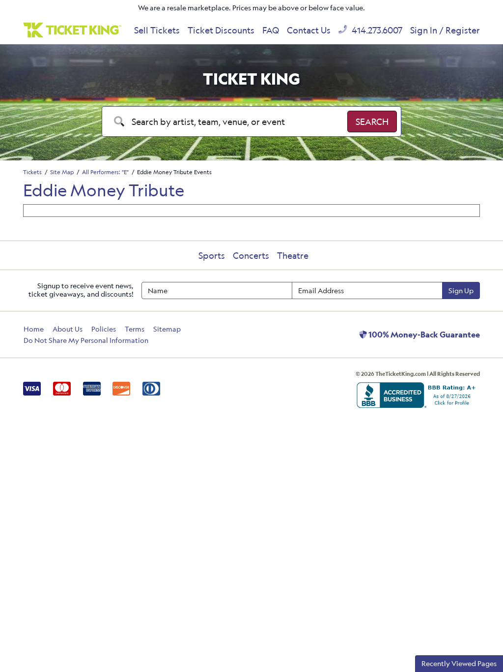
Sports (211, 255)
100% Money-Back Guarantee (423, 334)
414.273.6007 (376, 30)
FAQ (270, 30)
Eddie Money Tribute (103, 190)
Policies (103, 329)
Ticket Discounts (221, 30)
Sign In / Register (445, 30)
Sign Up (461, 290)
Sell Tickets (157, 30)
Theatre (292, 255)
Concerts (251, 255)
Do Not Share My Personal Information (86, 340)
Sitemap (167, 329)
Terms (134, 329)
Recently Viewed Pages (459, 663)
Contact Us (309, 30)
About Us (68, 329)
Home (34, 329)
